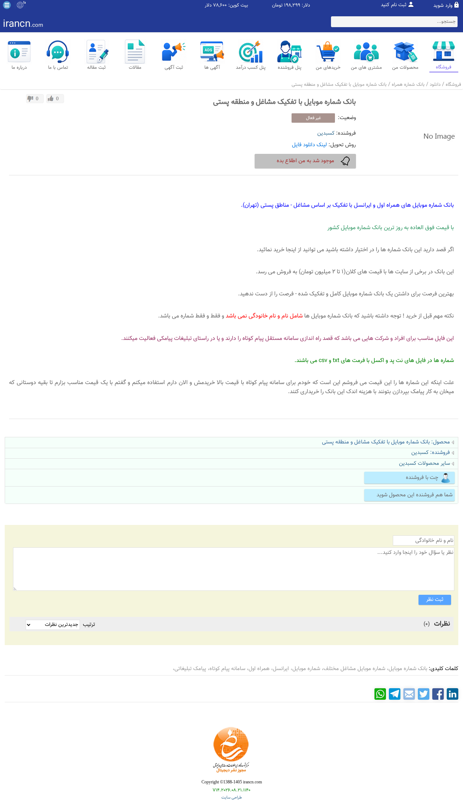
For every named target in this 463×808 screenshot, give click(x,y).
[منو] (7, 5)
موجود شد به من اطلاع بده (305, 161)
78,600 (220, 5)
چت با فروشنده (422, 478)
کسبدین (326, 133)
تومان (277, 5)
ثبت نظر (434, 600)
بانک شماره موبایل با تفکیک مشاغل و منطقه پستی (339, 84)
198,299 (292, 5)
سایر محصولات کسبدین (424, 463)
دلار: (306, 5)
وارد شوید (443, 6)
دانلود (435, 84)
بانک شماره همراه (408, 84)
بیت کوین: (238, 5)
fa (24, 3)
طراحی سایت (231, 798)
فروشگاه (453, 84)
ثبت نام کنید (394, 5)
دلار (208, 5)
